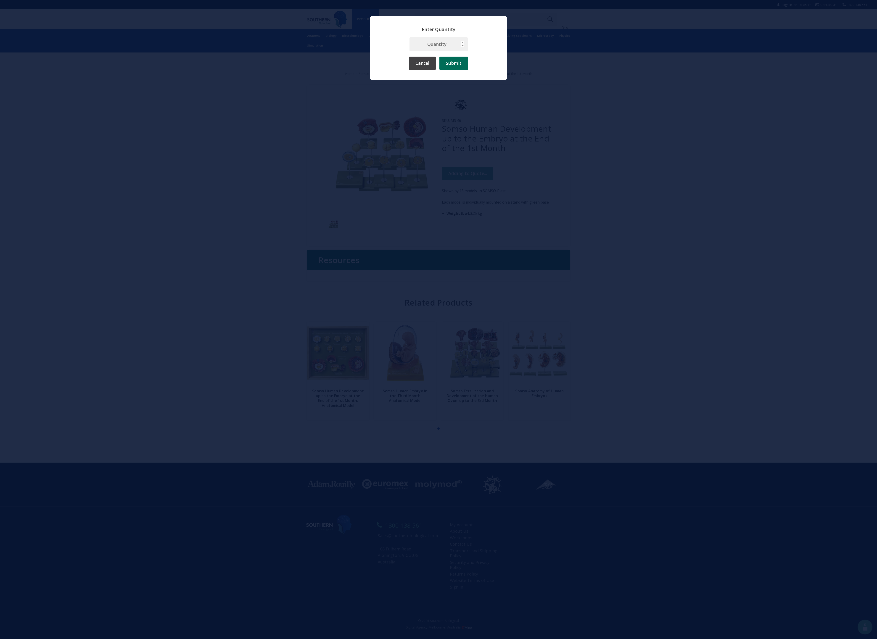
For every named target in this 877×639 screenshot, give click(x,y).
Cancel (422, 63)
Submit (454, 63)
